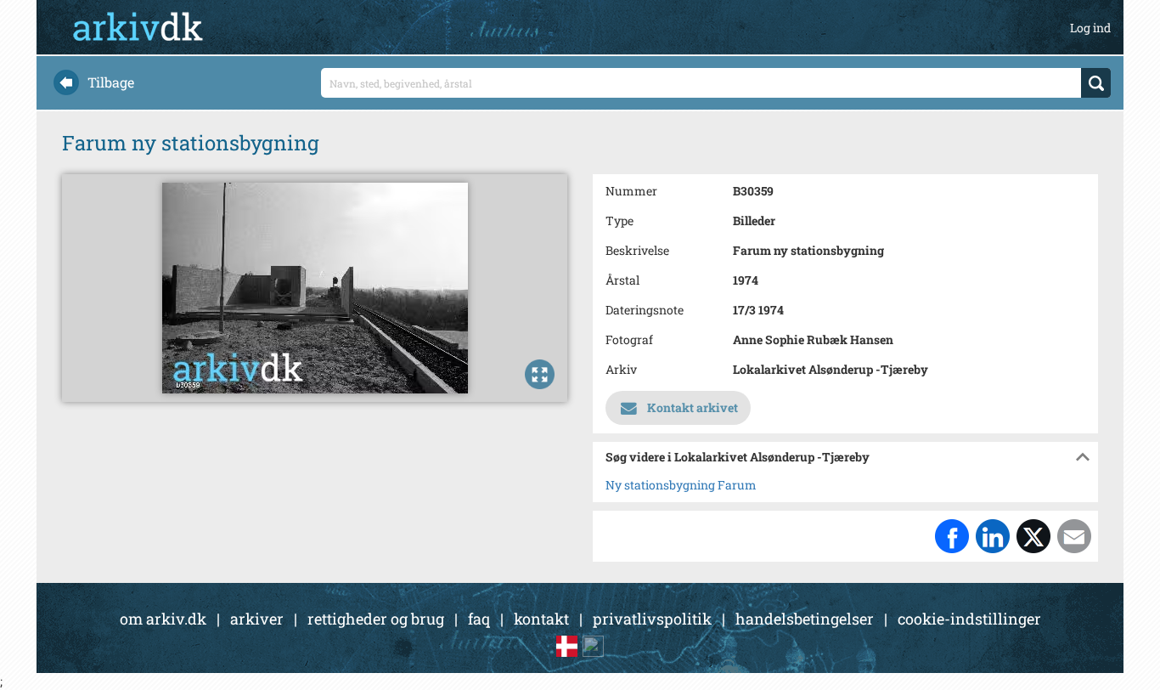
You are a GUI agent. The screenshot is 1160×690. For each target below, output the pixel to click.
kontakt (541, 618)
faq (479, 618)
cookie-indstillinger (969, 618)
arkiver (257, 618)
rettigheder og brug (375, 618)
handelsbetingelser (804, 618)
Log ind (1090, 28)
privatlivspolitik (652, 618)
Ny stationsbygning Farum (681, 485)
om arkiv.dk (163, 618)
